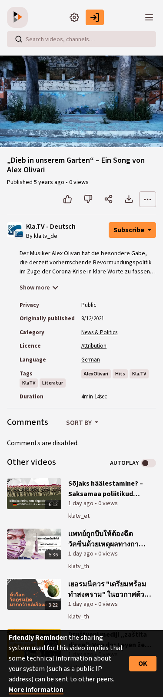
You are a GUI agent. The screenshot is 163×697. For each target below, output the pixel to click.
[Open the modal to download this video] (129, 199)
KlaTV (28, 383)
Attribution (93, 346)
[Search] (19, 39)
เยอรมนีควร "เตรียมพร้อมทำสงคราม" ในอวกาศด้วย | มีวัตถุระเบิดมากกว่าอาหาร (109, 589)
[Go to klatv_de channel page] (18, 234)
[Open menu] (149, 17)
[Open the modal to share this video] (108, 199)
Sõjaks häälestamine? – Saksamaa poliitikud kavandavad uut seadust (107, 489)
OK (142, 663)
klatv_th (78, 566)
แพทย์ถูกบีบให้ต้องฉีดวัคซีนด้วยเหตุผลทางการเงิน (105, 539)
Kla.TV (139, 374)
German (90, 360)
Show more (35, 287)
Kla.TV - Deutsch (51, 226)
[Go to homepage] (19, 17)
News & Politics (99, 332)
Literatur (52, 383)
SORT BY (79, 422)
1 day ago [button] (81, 503)
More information (36, 689)
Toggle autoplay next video (148, 463)
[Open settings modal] (74, 17)
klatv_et (79, 516)
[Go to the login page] (95, 17)
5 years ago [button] (50, 182)
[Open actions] (147, 199)
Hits (120, 374)
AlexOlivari (96, 374)
